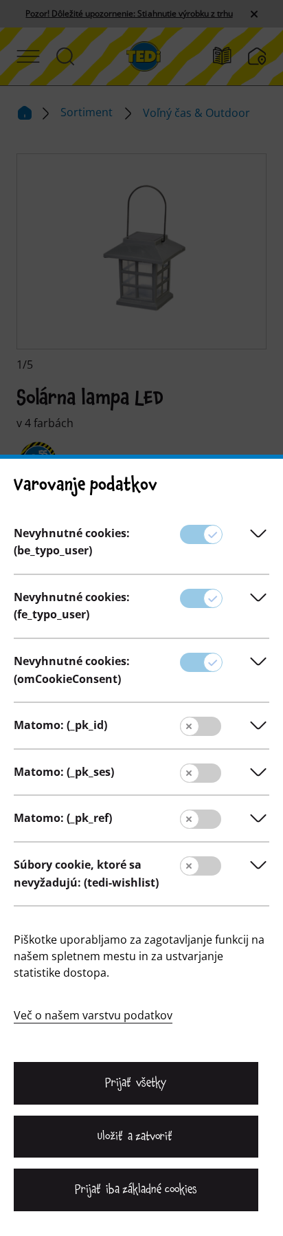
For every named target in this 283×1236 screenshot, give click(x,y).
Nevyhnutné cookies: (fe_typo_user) (72, 605)
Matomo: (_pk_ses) (64, 771)
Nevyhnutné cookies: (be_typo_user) (72, 542)
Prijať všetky (136, 1082)
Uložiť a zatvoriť (136, 1136)
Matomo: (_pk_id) (60, 725)
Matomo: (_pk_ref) (63, 817)
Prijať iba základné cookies (136, 1189)
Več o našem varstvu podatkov (93, 1015)
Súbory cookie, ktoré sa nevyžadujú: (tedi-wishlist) (86, 873)
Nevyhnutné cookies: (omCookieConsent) (72, 669)
